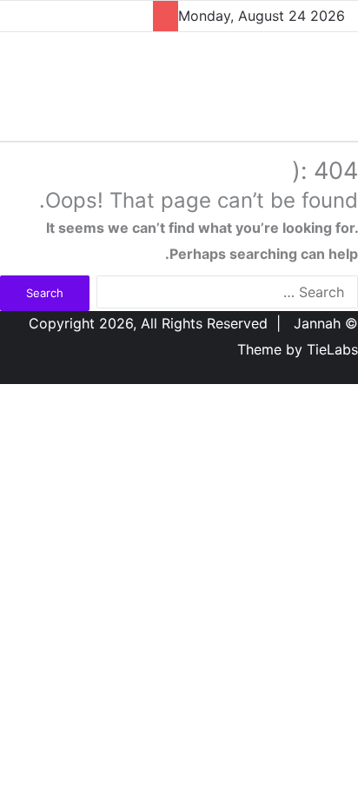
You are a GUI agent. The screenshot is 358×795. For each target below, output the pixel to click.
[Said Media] (275, 81)
